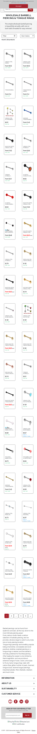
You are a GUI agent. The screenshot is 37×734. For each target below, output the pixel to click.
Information (8, 678)
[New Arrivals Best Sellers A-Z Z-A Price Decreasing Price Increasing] (27, 36)
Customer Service (11, 694)
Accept (18, 6)
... (16, 616)
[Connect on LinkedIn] (21, 701)
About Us (6, 683)
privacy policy (23, 2)
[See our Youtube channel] (10, 701)
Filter (4, 36)
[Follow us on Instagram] (27, 701)
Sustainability (9, 688)
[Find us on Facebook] (15, 701)
